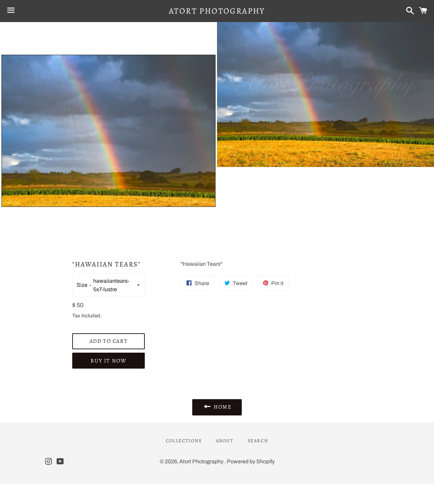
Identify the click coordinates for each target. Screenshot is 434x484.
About (224, 441)
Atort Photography (217, 10)
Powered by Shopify (251, 461)
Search (258, 441)
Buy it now (108, 361)
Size (82, 285)
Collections (183, 441)
